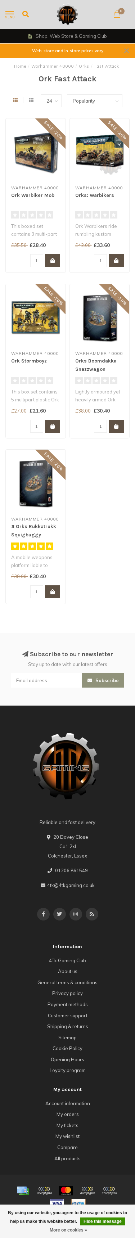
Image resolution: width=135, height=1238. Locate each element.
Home (20, 66)
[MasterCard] (66, 1190)
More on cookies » (68, 1230)
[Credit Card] (23, 1190)
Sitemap (67, 1037)
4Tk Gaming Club (67, 960)
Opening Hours (67, 1059)
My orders (68, 1114)
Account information (67, 1103)
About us (67, 971)
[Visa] (57, 1203)
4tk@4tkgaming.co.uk (71, 885)
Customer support (67, 1015)
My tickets (67, 1125)
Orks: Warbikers (94, 195)
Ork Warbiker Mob (32, 195)
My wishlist (67, 1136)
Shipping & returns (67, 1026)
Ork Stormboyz (29, 361)
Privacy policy (67, 993)
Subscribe (106, 680)
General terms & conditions (67, 982)
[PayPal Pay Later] (109, 1190)
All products (67, 1158)
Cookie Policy (67, 1048)
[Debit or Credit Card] (44, 1190)
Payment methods (68, 1004)
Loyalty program (68, 1070)
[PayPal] (87, 1190)
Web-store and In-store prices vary (67, 50)
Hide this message (103, 1221)
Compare (67, 1147)
